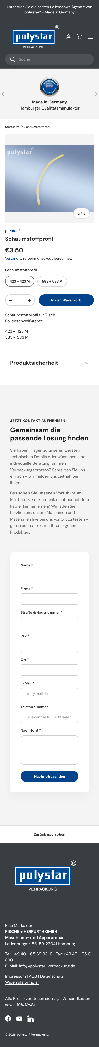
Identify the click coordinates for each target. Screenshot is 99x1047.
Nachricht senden (49, 776)
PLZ (24, 636)
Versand (12, 258)
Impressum (15, 976)
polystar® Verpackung (32, 1035)
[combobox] (49, 59)
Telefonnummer (34, 707)
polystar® (13, 230)
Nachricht (29, 730)
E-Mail (26, 683)
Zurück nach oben (49, 834)
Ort (23, 659)
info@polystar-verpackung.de (47, 966)
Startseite (12, 127)
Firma (25, 588)
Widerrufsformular (22, 982)
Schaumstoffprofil (37, 127)
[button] (79, 36)
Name (25, 565)
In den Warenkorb (66, 300)
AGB (33, 976)
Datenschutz (51, 976)
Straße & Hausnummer (40, 612)
